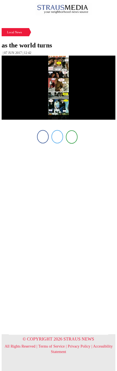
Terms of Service (51, 346)
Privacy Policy (79, 346)
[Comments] (72, 136)
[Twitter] (57, 136)
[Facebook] (43, 136)
